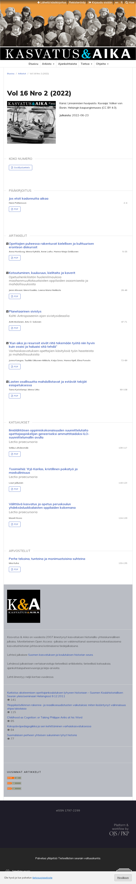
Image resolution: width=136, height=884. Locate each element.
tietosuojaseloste (42, 877)
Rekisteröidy (77, 2)
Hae (131, 2)
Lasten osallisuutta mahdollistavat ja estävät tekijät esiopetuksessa (48, 383)
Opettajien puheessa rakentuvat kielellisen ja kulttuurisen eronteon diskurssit (51, 245)
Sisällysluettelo (21, 167)
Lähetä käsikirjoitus (53, 2)
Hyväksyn (123, 877)
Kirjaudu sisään (101, 2)
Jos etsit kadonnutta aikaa (28, 198)
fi (122, 2)
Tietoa (85, 63)
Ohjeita (101, 63)
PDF (15, 209)
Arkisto (47, 63)
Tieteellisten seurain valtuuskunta (79, 858)
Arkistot (22, 73)
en (116, 2)
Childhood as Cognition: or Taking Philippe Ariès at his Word (44, 717)
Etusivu (33, 63)
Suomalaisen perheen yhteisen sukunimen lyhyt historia (42, 735)
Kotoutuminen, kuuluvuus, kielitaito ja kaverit (48, 278)
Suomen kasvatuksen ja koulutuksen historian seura (60, 654)
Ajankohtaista (67, 63)
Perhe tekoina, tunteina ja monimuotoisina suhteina (47, 559)
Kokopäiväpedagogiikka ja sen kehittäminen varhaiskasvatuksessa (49, 726)
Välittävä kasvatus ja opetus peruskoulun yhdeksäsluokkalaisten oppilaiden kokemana (42, 508)
